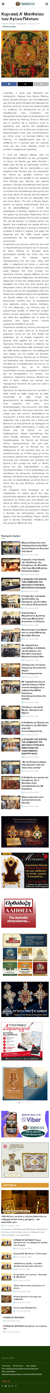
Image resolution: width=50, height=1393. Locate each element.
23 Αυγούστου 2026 (30, 702)
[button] (19, 1102)
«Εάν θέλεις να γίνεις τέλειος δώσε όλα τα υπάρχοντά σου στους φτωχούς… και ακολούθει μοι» (23, 1219)
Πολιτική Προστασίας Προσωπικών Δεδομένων (20, 1368)
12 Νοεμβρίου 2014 (12, 1320)
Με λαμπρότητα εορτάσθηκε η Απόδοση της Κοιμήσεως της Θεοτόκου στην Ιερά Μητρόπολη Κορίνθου (33, 651)
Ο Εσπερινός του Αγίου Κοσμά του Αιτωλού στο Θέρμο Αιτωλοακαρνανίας (34, 669)
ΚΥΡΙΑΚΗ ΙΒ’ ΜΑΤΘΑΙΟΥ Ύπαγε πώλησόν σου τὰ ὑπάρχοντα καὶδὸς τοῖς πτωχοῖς (30, 1242)
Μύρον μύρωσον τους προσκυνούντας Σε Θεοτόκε (32, 799)
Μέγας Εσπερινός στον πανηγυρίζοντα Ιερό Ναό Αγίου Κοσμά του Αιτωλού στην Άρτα (35, 547)
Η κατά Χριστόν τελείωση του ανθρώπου (27, 1297)
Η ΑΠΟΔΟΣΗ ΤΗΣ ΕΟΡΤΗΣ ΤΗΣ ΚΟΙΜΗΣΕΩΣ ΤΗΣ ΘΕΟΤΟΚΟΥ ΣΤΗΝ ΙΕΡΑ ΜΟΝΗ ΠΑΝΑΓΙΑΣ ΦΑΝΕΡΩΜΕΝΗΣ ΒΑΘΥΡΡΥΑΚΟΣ (34, 746)
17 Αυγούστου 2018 (22, 1311)
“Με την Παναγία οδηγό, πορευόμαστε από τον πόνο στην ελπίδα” (34, 764)
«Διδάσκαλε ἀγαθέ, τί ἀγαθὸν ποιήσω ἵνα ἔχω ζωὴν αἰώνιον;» (28, 1264)
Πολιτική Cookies (8, 1371)
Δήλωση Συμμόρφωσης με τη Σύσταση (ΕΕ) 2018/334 (22, 1374)
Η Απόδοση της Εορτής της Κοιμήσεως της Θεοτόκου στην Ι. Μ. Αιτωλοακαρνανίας (35, 726)
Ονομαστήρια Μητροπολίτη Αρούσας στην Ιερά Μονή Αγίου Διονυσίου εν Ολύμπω (33, 617)
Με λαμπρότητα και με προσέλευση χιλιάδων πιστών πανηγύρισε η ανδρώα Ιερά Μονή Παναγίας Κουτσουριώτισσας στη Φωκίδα (34, 690)
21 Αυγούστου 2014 (12, 1332)
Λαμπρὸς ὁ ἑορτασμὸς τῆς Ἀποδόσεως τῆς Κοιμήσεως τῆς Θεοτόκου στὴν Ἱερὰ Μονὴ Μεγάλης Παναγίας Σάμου (34, 565)
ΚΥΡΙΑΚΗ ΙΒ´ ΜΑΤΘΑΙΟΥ (13, 1317)
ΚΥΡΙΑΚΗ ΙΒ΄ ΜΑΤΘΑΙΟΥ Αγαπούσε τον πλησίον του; (25, 1327)
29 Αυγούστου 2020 (22, 1269)
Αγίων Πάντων (9, 23)
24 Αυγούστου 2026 (30, 554)
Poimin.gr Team (9, 26)
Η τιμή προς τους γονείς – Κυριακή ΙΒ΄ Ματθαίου (30, 1275)
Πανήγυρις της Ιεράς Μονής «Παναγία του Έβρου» (32, 709)
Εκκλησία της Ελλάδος (8, 544)
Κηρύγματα (22, 23)
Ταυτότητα (6, 1366)
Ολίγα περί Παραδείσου (25, 1307)
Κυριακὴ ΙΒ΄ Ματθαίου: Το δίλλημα (30, 1253)
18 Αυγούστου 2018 (22, 1302)
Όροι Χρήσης (31, 1366)
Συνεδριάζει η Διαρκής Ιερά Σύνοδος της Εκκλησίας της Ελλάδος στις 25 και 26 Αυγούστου (34, 600)
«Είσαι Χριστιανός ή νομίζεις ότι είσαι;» (29, 1286)
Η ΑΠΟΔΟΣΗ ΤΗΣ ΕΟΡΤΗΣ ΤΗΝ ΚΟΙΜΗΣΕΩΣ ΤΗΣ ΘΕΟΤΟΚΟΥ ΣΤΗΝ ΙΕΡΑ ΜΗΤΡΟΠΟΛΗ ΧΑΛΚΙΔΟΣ (34, 583)
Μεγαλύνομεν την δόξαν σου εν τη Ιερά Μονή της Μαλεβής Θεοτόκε (34, 632)
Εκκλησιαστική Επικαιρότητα (16, 1211)
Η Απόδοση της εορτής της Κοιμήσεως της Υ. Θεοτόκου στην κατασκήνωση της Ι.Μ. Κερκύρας (35, 783)
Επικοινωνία (18, 1366)
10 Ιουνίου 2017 (34, 23)
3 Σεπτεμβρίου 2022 (11, 1225)
